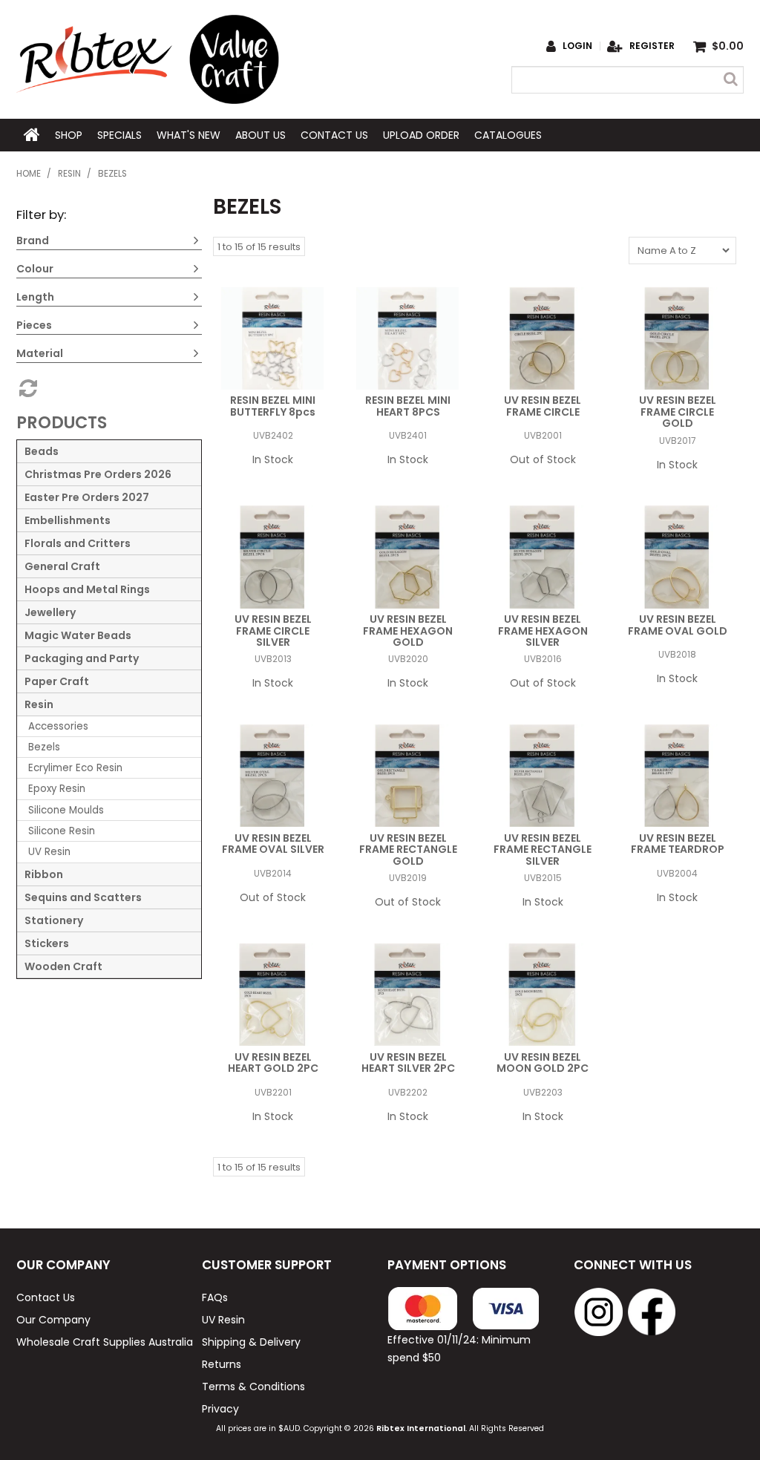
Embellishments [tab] (67, 520)
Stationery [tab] (53, 920)
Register (652, 46)
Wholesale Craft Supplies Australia (101, 1342)
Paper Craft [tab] (56, 681)
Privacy (220, 1408)
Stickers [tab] (46, 943)
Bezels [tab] (44, 747)
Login (577, 46)
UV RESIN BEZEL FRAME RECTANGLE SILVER (543, 849)
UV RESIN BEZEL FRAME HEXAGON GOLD (408, 630)
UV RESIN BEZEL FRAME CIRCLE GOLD (677, 412)
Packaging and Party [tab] (81, 658)
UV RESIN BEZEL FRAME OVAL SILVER (273, 844)
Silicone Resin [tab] (61, 831)
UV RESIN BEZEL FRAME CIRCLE (542, 406)
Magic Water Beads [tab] (77, 635)
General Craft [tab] (62, 566)
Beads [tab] (41, 451)
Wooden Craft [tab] (63, 966)
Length (35, 296)
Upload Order (421, 135)
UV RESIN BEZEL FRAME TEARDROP (677, 844)
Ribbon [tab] (43, 874)
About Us (260, 135)
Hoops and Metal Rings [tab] (87, 589)
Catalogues (508, 135)
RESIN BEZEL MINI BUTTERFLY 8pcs (272, 406)
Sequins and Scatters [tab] (83, 897)
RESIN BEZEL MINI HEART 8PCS (408, 406)
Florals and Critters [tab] (77, 543)
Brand (32, 240)
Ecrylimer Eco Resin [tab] (75, 768)
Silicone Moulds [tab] (66, 810)
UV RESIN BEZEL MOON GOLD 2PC (543, 1063)
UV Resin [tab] (49, 852)
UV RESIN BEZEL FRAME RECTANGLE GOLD (408, 849)
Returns (221, 1364)
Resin (69, 174)
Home (32, 135)
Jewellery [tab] (50, 612)
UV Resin (223, 1319)
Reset (26, 388)
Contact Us (334, 135)
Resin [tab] (38, 704)
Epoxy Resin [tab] (56, 789)
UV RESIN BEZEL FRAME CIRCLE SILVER (273, 630)
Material (39, 353)
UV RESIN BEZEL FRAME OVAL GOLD (677, 625)
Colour (34, 268)
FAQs (215, 1297)
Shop (68, 135)
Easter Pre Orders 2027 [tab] (86, 497)
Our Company (53, 1319)
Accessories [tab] (58, 726)
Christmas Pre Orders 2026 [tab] (97, 474)
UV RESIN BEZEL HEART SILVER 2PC (408, 1063)
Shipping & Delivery (251, 1342)
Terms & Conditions (253, 1386)
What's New (188, 135)
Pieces (34, 325)
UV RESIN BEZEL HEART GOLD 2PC (273, 1063)
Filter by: (41, 214)
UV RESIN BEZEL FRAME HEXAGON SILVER (543, 630)
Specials (119, 135)
